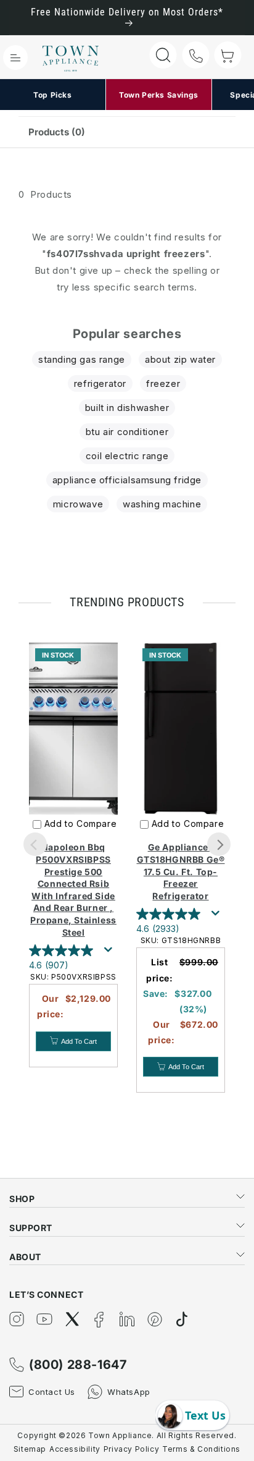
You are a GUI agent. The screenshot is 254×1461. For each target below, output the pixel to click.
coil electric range (127, 456)
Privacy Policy (131, 1449)
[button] (15, 57)
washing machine (162, 504)
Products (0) (56, 132)
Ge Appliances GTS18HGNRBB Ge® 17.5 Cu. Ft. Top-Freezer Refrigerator (181, 871)
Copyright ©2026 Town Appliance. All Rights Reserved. (126, 1435)
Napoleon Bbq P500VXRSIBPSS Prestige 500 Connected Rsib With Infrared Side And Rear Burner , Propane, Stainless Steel (73, 889)
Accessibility (74, 1449)
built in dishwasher (127, 407)
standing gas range (81, 359)
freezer (163, 383)
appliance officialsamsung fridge (127, 480)
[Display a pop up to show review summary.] (110, 953)
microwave (78, 504)
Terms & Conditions (201, 1449)
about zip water (180, 359)
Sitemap (30, 1449)
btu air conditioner (127, 432)
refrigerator (100, 383)
